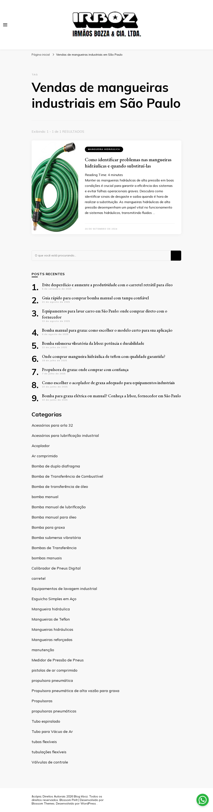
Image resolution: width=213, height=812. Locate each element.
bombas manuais (47, 558)
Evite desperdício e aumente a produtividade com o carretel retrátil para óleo (107, 284)
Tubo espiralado (46, 721)
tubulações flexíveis (49, 752)
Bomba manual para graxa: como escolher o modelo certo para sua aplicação (107, 330)
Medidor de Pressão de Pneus (58, 660)
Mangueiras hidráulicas (52, 629)
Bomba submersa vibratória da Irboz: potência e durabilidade (93, 343)
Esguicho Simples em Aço (54, 598)
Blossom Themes (43, 803)
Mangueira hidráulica (104, 149)
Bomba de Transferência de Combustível (67, 476)
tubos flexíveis (44, 741)
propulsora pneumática (52, 680)
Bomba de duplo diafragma (56, 466)
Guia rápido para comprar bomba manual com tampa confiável (95, 298)
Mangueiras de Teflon (51, 619)
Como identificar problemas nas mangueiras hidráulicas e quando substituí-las (128, 162)
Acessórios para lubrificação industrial (65, 435)
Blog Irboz (81, 796)
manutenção (43, 649)
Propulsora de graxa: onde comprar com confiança (85, 369)
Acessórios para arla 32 (52, 425)
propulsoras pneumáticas (54, 711)
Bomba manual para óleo (54, 517)
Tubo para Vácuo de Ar (52, 731)
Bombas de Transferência (54, 547)
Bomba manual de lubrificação (59, 507)
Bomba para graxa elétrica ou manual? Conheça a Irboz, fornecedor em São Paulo (111, 396)
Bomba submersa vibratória (56, 537)
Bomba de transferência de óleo (60, 486)
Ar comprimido (45, 455)
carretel (39, 578)
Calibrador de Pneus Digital (56, 568)
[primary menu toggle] (5, 24)
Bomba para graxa (48, 527)
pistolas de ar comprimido (54, 670)
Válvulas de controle (50, 762)
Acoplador (41, 445)
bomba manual (45, 496)
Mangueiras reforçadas (52, 639)
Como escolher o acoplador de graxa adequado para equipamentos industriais (108, 382)
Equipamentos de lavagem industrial (64, 588)
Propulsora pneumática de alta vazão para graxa (75, 690)
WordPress (88, 803)
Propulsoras (42, 700)
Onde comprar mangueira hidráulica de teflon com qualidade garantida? (103, 356)
